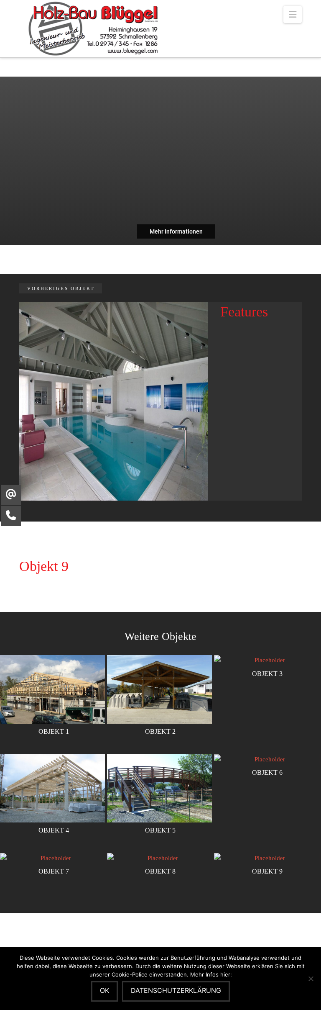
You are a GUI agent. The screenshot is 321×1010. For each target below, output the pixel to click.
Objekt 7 (53, 871)
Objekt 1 (53, 731)
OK (104, 990)
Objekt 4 (53, 830)
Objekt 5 (160, 830)
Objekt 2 (160, 731)
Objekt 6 (267, 772)
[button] (292, 14)
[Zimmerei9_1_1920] (113, 400)
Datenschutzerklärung (176, 990)
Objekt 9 (267, 871)
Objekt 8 (160, 871)
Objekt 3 (267, 673)
